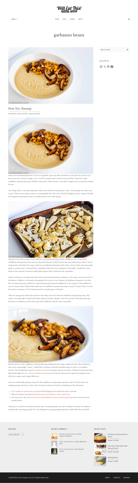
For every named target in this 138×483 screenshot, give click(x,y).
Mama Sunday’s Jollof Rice (70, 435)
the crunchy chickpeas (33, 373)
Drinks (72, 19)
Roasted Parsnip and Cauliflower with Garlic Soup (50, 394)
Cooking (12, 114)
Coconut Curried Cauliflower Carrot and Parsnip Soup (51, 397)
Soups (25, 114)
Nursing (127, 477)
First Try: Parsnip (19, 108)
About (80, 19)
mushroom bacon (42, 370)
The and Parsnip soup (24, 391)
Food (64, 19)
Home (57, 19)
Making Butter (113, 457)
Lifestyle (116, 477)
